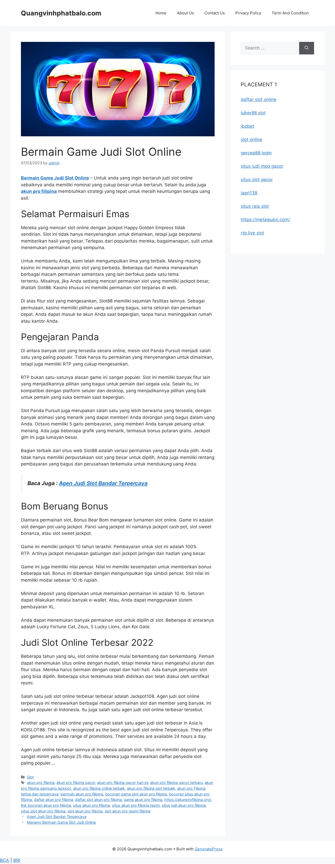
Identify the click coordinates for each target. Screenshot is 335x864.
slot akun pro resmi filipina (127, 811)
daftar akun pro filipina (53, 799)
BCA (4, 860)
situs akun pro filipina (91, 805)
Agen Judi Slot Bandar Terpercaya (103, 483)
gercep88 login (256, 152)
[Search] (306, 48)
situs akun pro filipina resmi (136, 805)
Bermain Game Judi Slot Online (55, 178)
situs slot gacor (257, 179)
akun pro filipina (39, 191)
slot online (251, 139)
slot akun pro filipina (85, 811)
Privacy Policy (248, 12)
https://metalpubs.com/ (265, 219)
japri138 (249, 192)
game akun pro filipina (143, 799)
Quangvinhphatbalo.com (61, 13)
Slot (30, 777)
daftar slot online (258, 99)
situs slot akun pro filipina (43, 811)
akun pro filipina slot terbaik (151, 788)
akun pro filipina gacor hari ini (122, 782)
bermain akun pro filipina (81, 794)
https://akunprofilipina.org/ (187, 799)
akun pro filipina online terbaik (99, 788)
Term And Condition (290, 12)
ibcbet (247, 126)
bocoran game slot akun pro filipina (136, 794)
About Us (185, 12)
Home (160, 12)
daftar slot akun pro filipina (98, 799)
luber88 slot (253, 112)
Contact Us (214, 12)
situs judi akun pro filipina (184, 805)
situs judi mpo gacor (262, 166)
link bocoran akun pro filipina (46, 805)
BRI (16, 860)
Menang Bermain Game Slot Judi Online (61, 822)
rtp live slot (252, 232)
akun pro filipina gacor (76, 782)
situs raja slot (255, 206)
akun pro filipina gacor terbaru (176, 782)
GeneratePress (209, 848)
